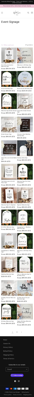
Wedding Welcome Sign (7, 274)
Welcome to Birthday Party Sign (24, 251)
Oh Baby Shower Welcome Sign (8, 298)
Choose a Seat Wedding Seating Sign (23, 135)
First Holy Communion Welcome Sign (7, 65)
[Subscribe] (26, 369)
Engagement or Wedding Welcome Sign (23, 227)
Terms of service (17, 394)
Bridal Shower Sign (6, 134)
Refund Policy (7, 351)
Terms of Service (8, 358)
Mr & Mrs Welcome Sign (7, 227)
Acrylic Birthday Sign (7, 88)
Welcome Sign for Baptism (8, 205)
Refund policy (25, 392)
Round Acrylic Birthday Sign (24, 88)
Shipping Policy (8, 355)
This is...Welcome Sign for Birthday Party (24, 275)
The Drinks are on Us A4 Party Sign (8, 182)
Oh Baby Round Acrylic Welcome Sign (23, 298)
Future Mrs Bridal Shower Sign (24, 111)
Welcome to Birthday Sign (24, 65)
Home (5, 340)
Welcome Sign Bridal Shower (9, 110)
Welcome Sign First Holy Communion (23, 182)
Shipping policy (27, 394)
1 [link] (12, 332)
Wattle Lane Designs (14, 392)
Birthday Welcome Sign (7, 321)
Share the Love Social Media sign (9, 158)
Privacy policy (7, 394)
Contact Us (6, 343)
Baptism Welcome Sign (23, 205)
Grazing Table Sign (22, 157)
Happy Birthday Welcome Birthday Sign (24, 322)
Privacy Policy (8, 347)
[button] (2, 13)
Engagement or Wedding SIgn (8, 251)
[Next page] (21, 332)
